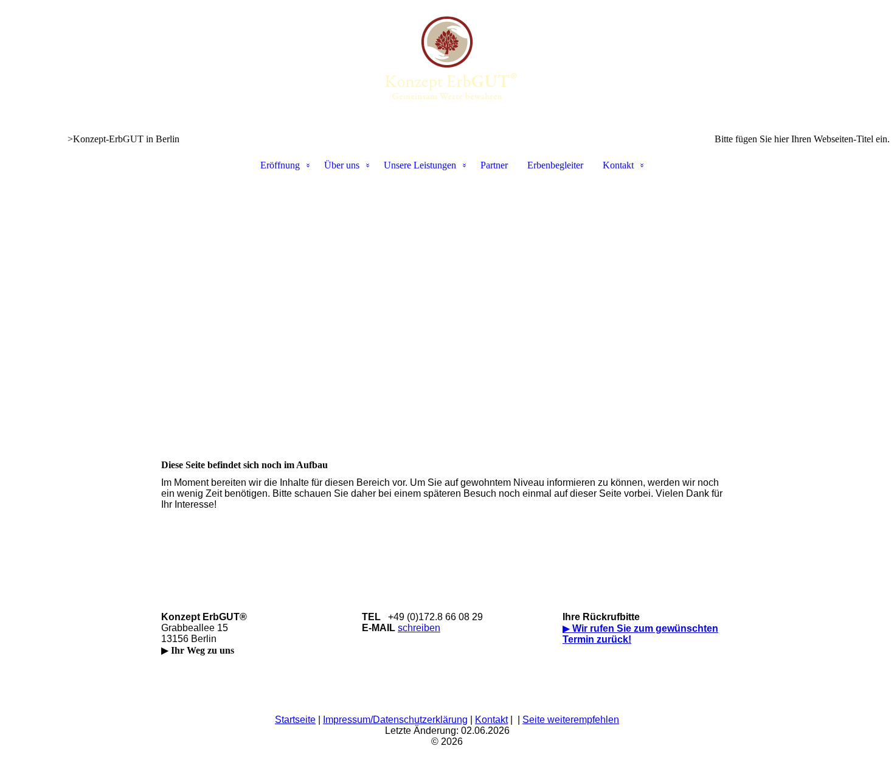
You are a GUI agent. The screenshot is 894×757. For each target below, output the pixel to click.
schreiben (419, 628)
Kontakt (618, 165)
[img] (447, 61)
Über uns (341, 165)
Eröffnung (280, 165)
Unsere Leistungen (420, 165)
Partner (494, 165)
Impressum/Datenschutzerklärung (395, 719)
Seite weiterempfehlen (570, 719)
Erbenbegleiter (555, 165)
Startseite (295, 719)
